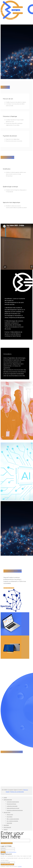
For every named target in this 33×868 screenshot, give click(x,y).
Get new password (7, 864)
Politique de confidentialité (17, 791)
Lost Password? (11, 852)
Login (3, 852)
